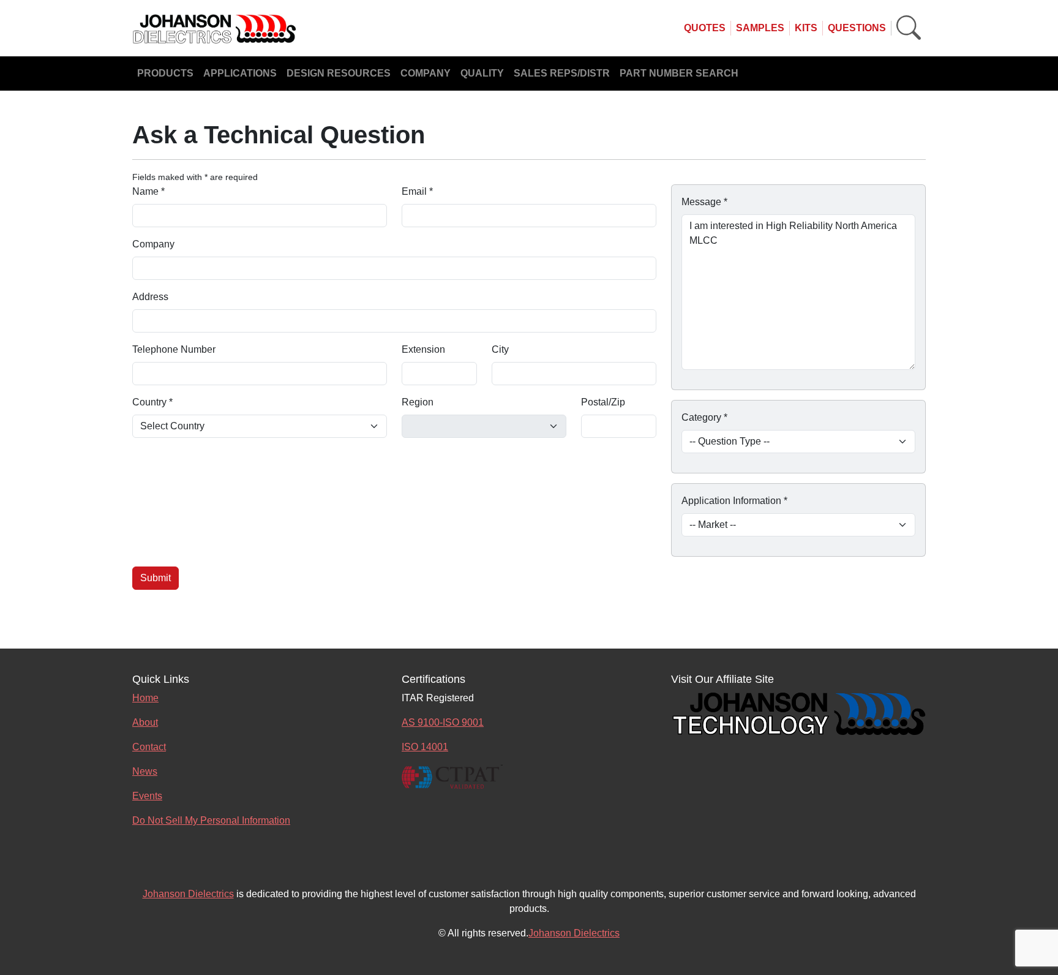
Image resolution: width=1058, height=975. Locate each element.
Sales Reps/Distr (562, 73)
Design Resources (339, 73)
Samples (760, 28)
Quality (482, 73)
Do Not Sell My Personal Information (211, 820)
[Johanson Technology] (798, 712)
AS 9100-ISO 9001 (443, 722)
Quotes (705, 28)
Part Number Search (679, 73)
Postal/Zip (603, 402)
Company (425, 73)
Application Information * (734, 500)
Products (165, 73)
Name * (148, 191)
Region (417, 402)
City (500, 349)
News (144, 771)
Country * (152, 402)
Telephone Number (174, 349)
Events (147, 796)
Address (150, 297)
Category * (704, 417)
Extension (423, 349)
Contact (149, 747)
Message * (704, 202)
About (145, 722)
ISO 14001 (425, 747)
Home (145, 698)
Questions (857, 28)
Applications (240, 73)
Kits (806, 28)
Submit (155, 578)
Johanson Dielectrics (188, 894)
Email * (417, 191)
